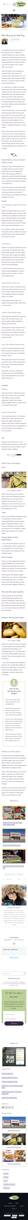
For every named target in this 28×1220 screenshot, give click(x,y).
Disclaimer (14, 1215)
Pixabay (19, 490)
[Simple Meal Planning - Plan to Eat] (14, 1056)
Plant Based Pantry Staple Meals (14, 1147)
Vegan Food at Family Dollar (14, 838)
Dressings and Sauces (9, 1184)
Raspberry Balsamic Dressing (10, 1077)
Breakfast (6, 1177)
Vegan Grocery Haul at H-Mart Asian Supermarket (14, 816)
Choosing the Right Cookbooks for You (14, 860)
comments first (19, 940)
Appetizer (6, 1173)
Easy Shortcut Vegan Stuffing (14, 1164)
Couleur (13, 640)
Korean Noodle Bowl (7, 1073)
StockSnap (13, 490)
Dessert (5, 1180)
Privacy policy (7, 1215)
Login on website (14, 957)
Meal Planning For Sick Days (13, 35)
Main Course (6, 1188)
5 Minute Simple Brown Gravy (10, 1081)
